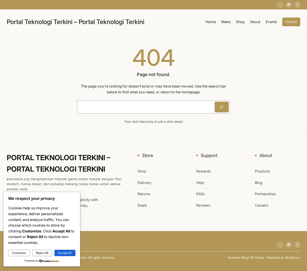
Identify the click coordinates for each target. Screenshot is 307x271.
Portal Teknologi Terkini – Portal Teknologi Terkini (75, 22)
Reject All (42, 253)
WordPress (292, 257)
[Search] (222, 107)
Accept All (64, 253)
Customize (19, 253)
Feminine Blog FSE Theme (246, 257)
